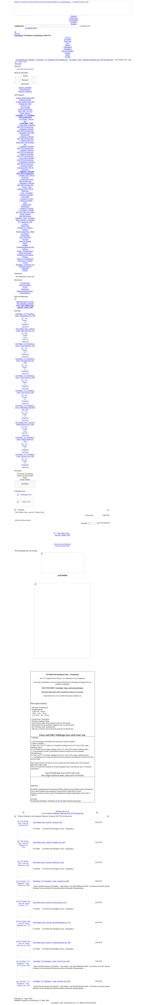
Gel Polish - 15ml (75, 60)
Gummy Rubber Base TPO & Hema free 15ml (25, 103)
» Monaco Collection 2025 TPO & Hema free (25, 155)
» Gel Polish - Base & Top (26, 120)
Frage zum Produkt (30, 551)
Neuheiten (73, 22)
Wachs (67, 55)
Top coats (25, 239)
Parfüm (25, 270)
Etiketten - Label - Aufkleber (25, 218)
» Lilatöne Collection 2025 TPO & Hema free (25, 151)
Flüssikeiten (68, 47)
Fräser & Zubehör (25, 241)
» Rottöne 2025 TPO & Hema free (26, 176)
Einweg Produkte (68, 51)
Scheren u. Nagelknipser (25, 259)
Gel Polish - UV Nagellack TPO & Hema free (51, 60)
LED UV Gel (25, 106)
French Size (74, 18)
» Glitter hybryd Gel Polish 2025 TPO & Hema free (25, 142)
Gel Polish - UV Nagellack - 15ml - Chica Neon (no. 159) (25, 377)
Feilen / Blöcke (25, 113)
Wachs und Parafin (25, 253)
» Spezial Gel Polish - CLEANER (26, 196)
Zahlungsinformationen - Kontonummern (25, 292)
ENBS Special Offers (25, 109)
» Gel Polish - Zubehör (26, 210)
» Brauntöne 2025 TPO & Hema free (26, 134)
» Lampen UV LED (26, 199)
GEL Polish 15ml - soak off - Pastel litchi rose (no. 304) (25, 423)
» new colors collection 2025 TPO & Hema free (25, 159)
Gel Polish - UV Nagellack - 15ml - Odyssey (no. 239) (25, 455)
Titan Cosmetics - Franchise (25, 220)
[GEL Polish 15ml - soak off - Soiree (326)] (62, 535)
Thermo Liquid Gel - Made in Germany (25, 233)
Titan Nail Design (25, 216)
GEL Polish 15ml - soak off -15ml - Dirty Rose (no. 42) (25, 330)
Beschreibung (19, 551)
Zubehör (67, 53)
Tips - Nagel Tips (25, 237)
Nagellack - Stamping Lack (25, 265)
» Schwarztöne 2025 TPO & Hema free (26, 180)
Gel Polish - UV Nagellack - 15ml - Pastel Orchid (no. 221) (25, 439)
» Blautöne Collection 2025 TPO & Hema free (25, 130)
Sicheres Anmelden (25, 88)
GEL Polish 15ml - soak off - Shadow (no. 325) (49, 842)
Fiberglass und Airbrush (25, 255)
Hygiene (25, 257)
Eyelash (67, 57)
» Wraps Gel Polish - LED (26, 202)
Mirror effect (25, 226)
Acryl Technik (25, 108)
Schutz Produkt (25, 214)
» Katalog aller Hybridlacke (26, 205)
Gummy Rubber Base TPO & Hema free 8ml (25, 99)
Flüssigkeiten (25, 235)
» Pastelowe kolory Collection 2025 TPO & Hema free (25, 168)
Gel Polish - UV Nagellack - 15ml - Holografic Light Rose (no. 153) (25, 407)
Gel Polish (67, 39)
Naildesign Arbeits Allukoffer (25, 267)
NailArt (67, 45)
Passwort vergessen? (25, 91)
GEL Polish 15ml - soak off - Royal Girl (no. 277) (50, 902)
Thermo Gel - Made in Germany (25, 229)
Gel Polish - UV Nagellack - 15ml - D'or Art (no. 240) (25, 391)
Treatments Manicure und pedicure (25, 248)
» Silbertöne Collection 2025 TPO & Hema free (25, 184)
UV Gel (67, 37)
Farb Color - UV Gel (25, 111)
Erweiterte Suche (31, 28)
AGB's (25, 287)
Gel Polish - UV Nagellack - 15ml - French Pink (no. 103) (25, 345)
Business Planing (25, 285)
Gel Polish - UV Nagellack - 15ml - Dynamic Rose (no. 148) (25, 361)
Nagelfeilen (68, 49)
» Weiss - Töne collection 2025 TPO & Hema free (25, 189)
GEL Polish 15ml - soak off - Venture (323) (47, 822)
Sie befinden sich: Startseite (25, 60)
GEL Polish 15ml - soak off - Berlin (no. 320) (48, 862)
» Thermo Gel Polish (26, 208)
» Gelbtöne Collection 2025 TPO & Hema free (25, 138)
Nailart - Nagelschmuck (25, 251)
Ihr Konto (18, 64)
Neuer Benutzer (25, 89)
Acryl (68, 43)
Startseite (73, 16)
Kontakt (73, 24)
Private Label (25, 283)
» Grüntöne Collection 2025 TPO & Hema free (25, 147)
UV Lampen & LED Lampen (25, 223)
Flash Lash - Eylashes (25, 261)
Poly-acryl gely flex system (25, 212)
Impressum (25, 289)
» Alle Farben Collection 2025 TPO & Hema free (26, 126)
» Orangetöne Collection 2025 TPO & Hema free (26, 163)
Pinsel (25, 243)
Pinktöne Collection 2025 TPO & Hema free (98, 60)
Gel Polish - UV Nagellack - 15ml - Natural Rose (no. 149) (25, 315)
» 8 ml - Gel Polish (26, 193)
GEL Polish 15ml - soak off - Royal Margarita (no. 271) (52, 922)
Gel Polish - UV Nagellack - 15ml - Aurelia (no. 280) (51, 881)
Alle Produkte (73, 20)
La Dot (25, 263)
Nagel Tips (67, 41)
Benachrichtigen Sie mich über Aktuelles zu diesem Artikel (25, 304)
